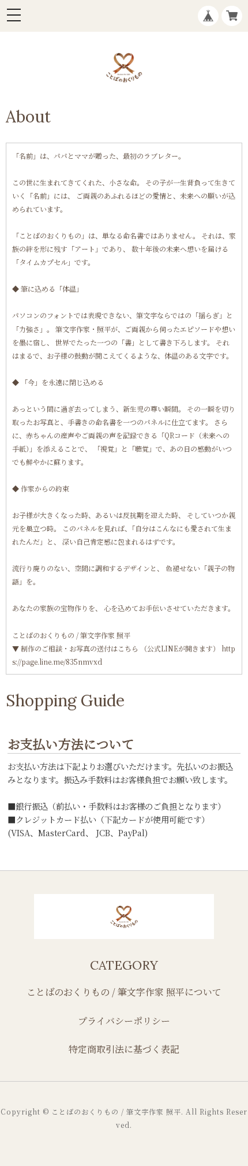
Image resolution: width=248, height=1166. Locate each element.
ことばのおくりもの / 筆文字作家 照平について (124, 992)
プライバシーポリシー (124, 1020)
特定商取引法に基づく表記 (124, 1049)
